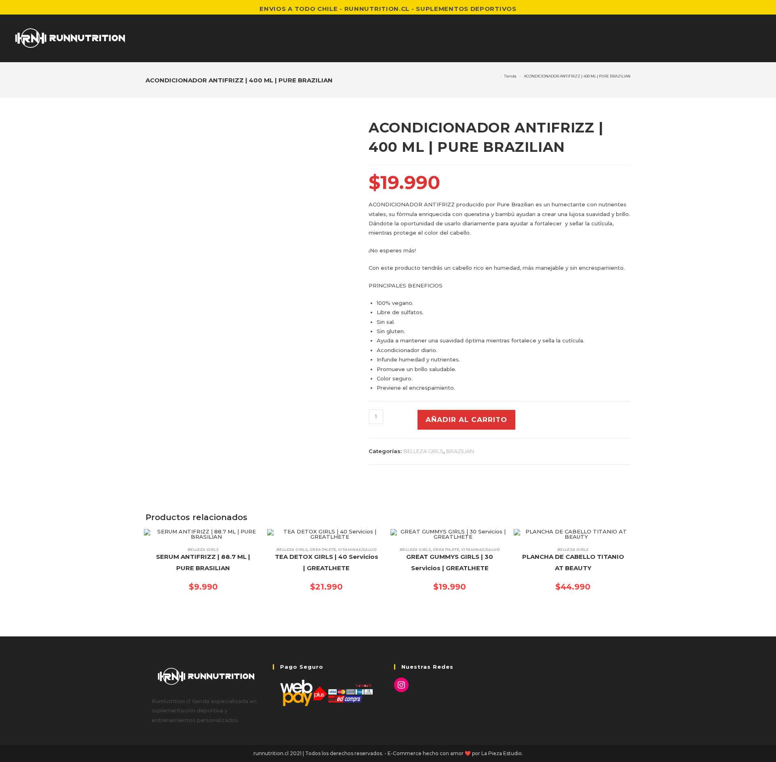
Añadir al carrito (466, 420)
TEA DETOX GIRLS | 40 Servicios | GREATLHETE (326, 562)
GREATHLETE (323, 549)
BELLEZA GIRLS (423, 451)
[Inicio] (495, 76)
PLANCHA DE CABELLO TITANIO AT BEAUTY (573, 562)
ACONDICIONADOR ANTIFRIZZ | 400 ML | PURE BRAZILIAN (577, 76)
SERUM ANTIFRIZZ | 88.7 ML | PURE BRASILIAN (203, 562)
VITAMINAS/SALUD (357, 549)
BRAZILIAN (460, 451)
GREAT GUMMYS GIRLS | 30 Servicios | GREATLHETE (449, 562)
